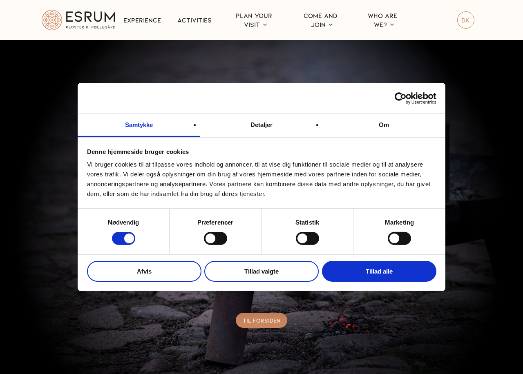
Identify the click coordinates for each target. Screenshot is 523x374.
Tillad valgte (261, 271)
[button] (262, 320)
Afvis (144, 271)
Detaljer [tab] (261, 124)
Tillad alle (379, 271)
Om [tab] (384, 124)
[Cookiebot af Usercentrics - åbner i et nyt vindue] (400, 98)
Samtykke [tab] (139, 124)
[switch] (215, 238)
